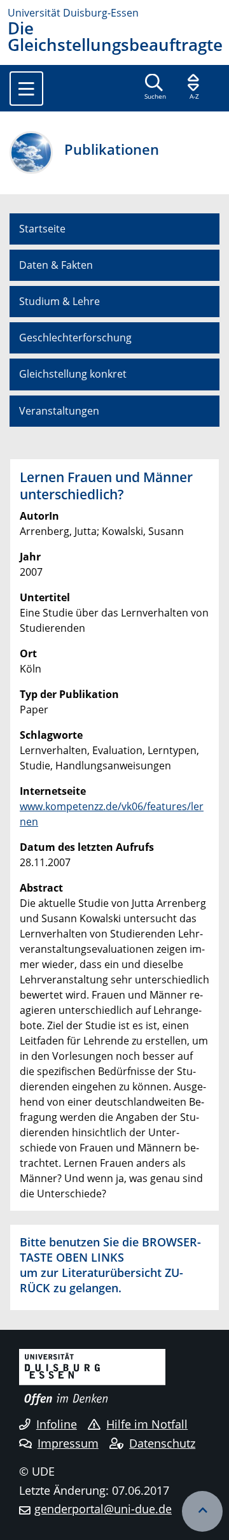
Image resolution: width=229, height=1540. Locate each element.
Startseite (42, 229)
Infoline (56, 1424)
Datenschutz (162, 1443)
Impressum (68, 1443)
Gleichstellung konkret (73, 374)
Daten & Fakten (56, 265)
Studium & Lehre (59, 301)
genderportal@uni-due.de (103, 1508)
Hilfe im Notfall (147, 1424)
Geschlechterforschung (75, 338)
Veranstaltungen (59, 411)
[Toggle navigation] (26, 88)
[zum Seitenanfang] (202, 1511)
